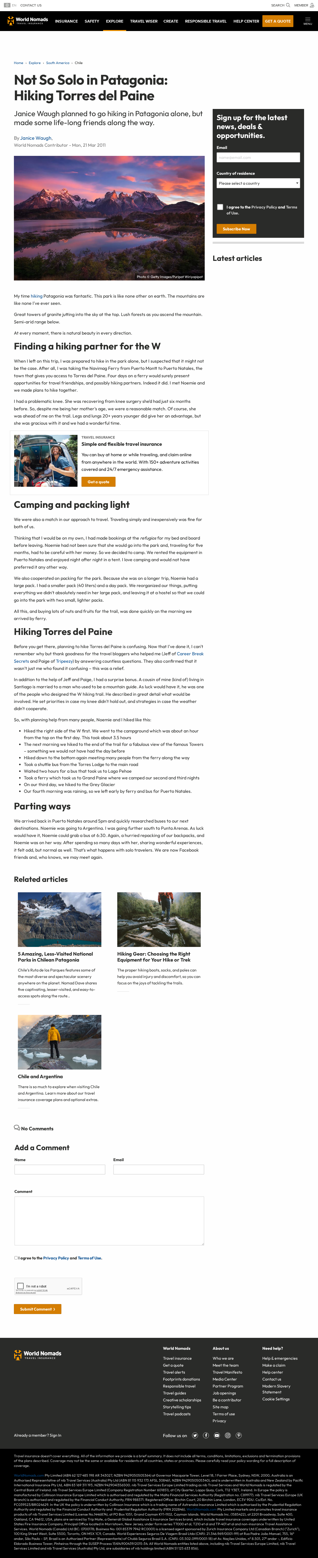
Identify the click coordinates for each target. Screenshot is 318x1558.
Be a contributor (227, 1399)
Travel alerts (174, 1372)
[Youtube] (217, 1435)
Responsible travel (179, 1386)
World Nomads (28, 21)
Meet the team (226, 1365)
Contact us (30, 5)
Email (118, 1159)
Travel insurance (177, 1358)
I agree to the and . (60, 1257)
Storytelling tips (177, 1406)
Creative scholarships (182, 1399)
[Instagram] (228, 1435)
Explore (114, 21)
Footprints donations (181, 1379)
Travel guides (174, 1392)
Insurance (66, 21)
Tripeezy (64, 661)
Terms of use (224, 1413)
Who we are (223, 1358)
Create (170, 21)
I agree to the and (262, 210)
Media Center (225, 1379)
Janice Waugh (35, 138)
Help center (272, 1372)
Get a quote (278, 21)
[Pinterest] (239, 1435)
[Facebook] (206, 1435)
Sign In (55, 1435)
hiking (36, 296)
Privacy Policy (56, 1257)
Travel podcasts (177, 1413)
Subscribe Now (236, 228)
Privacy (219, 1420)
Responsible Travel (206, 21)
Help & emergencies (280, 1358)
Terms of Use (89, 1257)
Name (20, 1159)
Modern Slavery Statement (276, 1389)
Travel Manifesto (227, 1372)
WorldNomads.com (29, 1475)
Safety (92, 21)
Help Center (246, 21)
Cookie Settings (276, 1398)
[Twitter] (195, 1435)
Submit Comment (36, 1309)
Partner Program (228, 1386)
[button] (308, 21)
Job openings (224, 1392)
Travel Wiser (144, 21)
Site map (220, 1406)
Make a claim (273, 1365)
